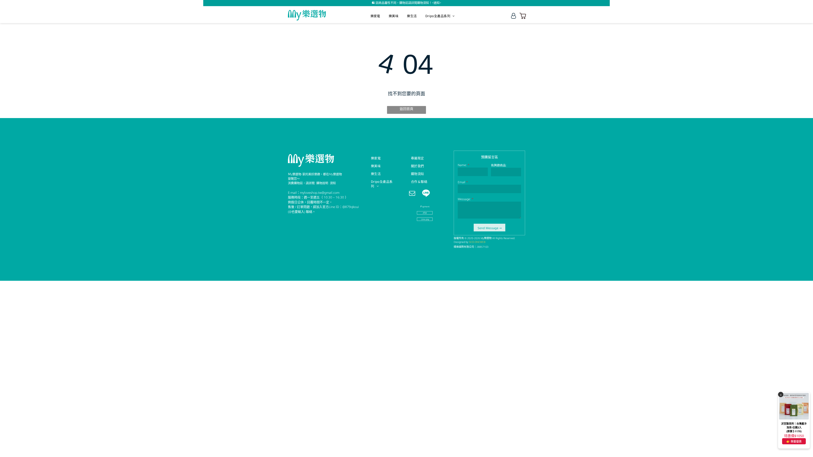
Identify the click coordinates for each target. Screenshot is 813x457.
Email (461, 182)
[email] (412, 194)
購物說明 (322, 183)
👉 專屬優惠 (794, 441)
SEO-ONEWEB (477, 242)
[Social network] (426, 194)
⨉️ (781, 394)
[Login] (513, 16)
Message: (464, 199)
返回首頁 (406, 108)
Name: (462, 165)
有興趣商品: (498, 165)
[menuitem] (375, 15)
